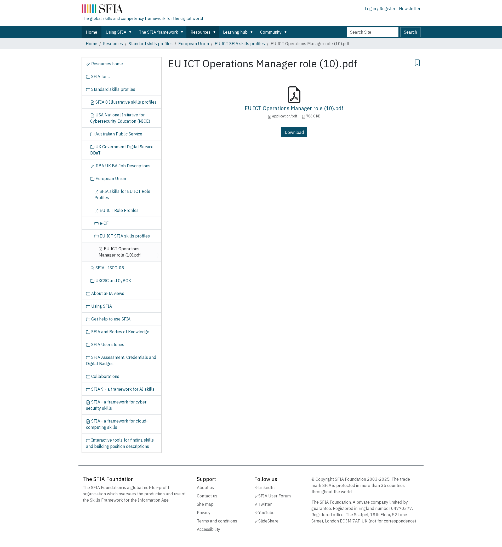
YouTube (266, 512)
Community (271, 32)
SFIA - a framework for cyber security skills (116, 405)
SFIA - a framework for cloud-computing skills (117, 424)
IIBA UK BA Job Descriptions (122, 165)
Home (91, 32)
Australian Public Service (118, 133)
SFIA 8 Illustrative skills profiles (125, 102)
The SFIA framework (158, 32)
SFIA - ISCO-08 (109, 267)
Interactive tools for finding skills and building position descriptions (120, 443)
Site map (205, 504)
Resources (200, 32)
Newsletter (409, 8)
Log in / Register (380, 8)
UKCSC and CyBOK (112, 280)
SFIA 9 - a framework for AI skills (122, 389)
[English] (142, 10)
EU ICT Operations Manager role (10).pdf (294, 108)
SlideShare (268, 521)
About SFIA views (107, 293)
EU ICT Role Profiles (119, 210)
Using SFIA (116, 32)
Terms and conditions (217, 521)
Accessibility (208, 529)
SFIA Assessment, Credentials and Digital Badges (121, 360)
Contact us (207, 495)
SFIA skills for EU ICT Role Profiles (122, 194)
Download (294, 132)
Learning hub (235, 32)
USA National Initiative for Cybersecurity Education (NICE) (120, 118)
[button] (131, 32)
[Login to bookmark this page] (417, 62)
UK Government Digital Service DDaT (121, 150)
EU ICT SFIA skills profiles (240, 43)
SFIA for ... (100, 76)
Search (410, 32)
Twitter (265, 504)
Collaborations (104, 376)
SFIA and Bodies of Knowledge (119, 331)
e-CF (104, 223)
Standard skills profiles (151, 43)
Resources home (106, 63)
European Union (193, 43)
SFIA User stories (107, 344)
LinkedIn (266, 487)
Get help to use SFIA (110, 319)
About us (205, 487)
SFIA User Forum (274, 495)
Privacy (203, 512)
